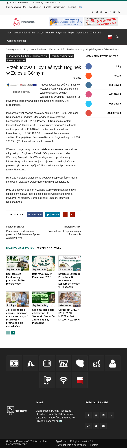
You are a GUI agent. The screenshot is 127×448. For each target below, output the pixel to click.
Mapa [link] (71, 32)
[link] (93, 12)
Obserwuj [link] (115, 85)
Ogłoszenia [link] (82, 32)
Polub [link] (117, 75)
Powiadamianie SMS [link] (16, 7)
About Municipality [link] (80, 7)
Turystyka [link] (61, 32)
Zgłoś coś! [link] (96, 32)
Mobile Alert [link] (35, 7)
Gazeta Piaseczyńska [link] (54, 7)
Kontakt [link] (72, 7)
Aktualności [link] (20, 32)
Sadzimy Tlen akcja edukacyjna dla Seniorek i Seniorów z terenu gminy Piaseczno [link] (43, 316)
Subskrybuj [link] (114, 113)
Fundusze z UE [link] (40, 56)
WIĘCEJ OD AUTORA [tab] (49, 248)
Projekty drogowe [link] (16, 60)
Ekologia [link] (11, 305)
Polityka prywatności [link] (81, 441)
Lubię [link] (118, 66)
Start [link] (9, 32)
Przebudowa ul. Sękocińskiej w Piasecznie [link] (64, 233)
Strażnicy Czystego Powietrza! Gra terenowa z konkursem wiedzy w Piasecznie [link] (69, 280)
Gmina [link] (31, 32)
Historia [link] (49, 32)
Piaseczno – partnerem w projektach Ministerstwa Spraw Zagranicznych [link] (23, 234)
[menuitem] (17, 7)
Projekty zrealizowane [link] (62, 56)
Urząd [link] (40, 32)
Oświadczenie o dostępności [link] (71, 444)
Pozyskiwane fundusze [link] (19, 56)
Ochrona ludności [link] (16, 40)
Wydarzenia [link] (13, 269)
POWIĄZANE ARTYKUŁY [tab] (20, 248)
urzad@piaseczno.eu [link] (47, 421)
